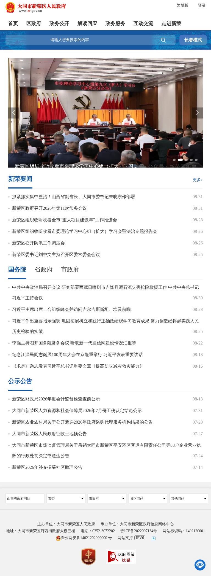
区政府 (33, 23)
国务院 (17, 270)
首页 (13, 23)
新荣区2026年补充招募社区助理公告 (47, 467)
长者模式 (193, 39)
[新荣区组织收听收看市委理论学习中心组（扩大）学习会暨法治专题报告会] (105, 62)
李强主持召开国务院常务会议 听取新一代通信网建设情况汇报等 (74, 343)
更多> (198, 180)
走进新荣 (171, 23)
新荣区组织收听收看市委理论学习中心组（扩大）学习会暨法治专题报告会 (84, 231)
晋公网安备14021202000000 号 (86, 538)
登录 (202, 5)
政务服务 (115, 23)
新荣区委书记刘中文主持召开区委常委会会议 (56, 254)
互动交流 (143, 23)
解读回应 (87, 23)
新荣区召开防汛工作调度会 (38, 243)
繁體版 (182, 5)
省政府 (44, 270)
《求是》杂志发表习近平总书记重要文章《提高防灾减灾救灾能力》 (78, 366)
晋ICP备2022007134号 (138, 531)
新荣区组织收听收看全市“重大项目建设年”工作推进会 (64, 219)
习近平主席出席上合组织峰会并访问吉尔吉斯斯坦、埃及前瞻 (71, 309)
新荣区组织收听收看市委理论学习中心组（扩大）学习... (76, 166)
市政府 (70, 270)
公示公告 (20, 381)
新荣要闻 (20, 179)
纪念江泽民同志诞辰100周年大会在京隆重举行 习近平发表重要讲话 (77, 354)
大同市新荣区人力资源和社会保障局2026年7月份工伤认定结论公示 (77, 410)
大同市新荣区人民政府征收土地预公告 (49, 433)
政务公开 (59, 23)
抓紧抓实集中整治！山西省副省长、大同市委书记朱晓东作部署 (73, 196)
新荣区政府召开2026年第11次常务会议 (49, 208)
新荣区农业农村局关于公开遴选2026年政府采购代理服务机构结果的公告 (82, 422)
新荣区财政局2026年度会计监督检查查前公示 (56, 399)
